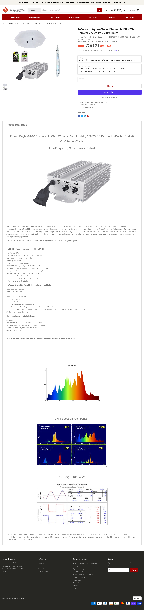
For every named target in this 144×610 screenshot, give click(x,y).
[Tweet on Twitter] (82, 116)
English (136, 598)
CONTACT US (130, 17)
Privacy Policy (77, 580)
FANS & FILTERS (74, 17)
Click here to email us (8, 572)
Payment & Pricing (78, 569)
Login (133, 10)
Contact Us (41, 563)
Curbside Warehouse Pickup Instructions (85, 563)
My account (41, 566)
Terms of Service (77, 583)
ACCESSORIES (111, 17)
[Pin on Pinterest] (88, 116)
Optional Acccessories (85, 66)
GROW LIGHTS (14, 17)
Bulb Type (81, 58)
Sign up (134, 570)
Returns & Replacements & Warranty (83, 574)
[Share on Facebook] (79, 116)
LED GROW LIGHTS (35, 17)
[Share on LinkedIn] (85, 116)
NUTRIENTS (92, 17)
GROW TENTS (55, 17)
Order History (42, 569)
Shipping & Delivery (78, 571)
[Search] (99, 10)
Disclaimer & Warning (79, 577)
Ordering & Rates (78, 566)
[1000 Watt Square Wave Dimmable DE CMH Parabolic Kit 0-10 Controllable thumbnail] (6, 87)
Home (4, 24)
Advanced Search (43, 571)
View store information (86, 107)
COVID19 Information (79, 586)
